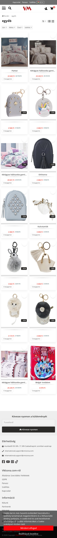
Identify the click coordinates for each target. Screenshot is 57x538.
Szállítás (32, 2)
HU (40, 2)
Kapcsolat (16, 2)
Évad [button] (19, 27)
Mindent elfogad (28, 528)
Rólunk (5, 503)
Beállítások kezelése (28, 533)
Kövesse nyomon (30, 429)
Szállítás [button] (28, 27)
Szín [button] (3, 27)
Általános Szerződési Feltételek (15, 475)
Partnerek (6, 506)
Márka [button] (11, 27)
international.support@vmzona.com (19, 451)
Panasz (25, 2)
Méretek (5, 510)
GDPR (4, 479)
